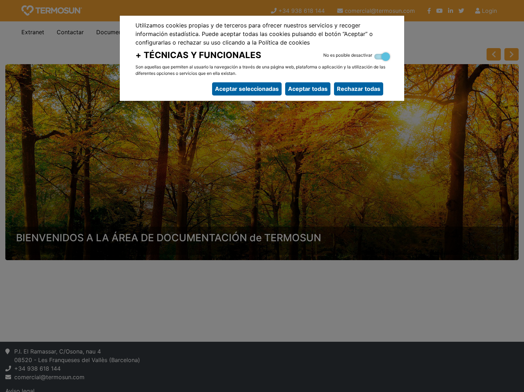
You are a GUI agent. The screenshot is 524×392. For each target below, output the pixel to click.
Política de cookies (284, 42)
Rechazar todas (358, 88)
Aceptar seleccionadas (247, 88)
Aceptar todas (308, 88)
